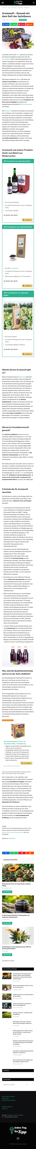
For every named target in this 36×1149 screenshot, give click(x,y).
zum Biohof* (28, 220)
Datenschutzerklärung (8, 1100)
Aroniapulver (14, 268)
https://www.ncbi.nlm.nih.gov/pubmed (12, 832)
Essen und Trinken (12, 7)
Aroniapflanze (6, 59)
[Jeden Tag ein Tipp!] (18, 2)
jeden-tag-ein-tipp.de (8, 1096)
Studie (22, 473)
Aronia (18, 54)
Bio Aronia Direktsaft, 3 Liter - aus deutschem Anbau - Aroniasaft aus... (15, 742)
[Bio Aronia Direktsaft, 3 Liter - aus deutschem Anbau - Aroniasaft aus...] (18, 730)
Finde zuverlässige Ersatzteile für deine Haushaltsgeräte (22, 1004)
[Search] (33, 3)
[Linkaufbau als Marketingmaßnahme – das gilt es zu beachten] (6, 1053)
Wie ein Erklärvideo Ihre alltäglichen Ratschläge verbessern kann (23, 1060)
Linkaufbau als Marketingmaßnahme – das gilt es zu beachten (23, 1051)
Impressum (5, 1098)
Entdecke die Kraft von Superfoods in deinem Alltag (16, 885)
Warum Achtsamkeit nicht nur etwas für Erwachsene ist (23, 986)
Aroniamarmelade (26, 104)
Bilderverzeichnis (7, 1106)
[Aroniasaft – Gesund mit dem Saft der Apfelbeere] (18, 38)
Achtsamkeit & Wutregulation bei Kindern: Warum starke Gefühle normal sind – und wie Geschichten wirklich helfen (22, 976)
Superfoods (20, 7)
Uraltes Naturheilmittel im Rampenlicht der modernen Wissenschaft (16, 916)
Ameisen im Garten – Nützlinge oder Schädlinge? (22, 1013)
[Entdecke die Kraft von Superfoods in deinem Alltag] (18, 873)
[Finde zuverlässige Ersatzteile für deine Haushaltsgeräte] (6, 1006)
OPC (21, 276)
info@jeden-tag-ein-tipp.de (15, 1115)
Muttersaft (21, 377)
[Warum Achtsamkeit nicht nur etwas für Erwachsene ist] (6, 988)
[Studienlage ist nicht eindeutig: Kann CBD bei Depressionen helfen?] (18, 936)
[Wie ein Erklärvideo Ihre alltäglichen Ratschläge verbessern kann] (6, 1062)
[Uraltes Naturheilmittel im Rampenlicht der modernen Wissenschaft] (18, 904)
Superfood (8, 111)
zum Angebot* (27, 763)
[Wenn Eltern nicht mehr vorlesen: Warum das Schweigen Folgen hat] (6, 1024)
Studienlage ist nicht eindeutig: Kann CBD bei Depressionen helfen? (16, 947)
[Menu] (3, 3)
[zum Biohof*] (18, 198)
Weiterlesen (7, 891)
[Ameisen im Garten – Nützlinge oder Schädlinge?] (6, 1015)
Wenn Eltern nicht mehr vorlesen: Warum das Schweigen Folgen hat (22, 1022)
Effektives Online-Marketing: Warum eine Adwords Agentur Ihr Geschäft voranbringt (23, 1042)
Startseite (4, 7)
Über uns (5, 1108)
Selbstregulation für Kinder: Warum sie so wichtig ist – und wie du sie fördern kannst (23, 1032)
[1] (22, 512)
